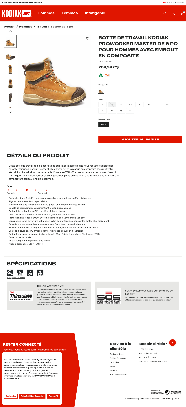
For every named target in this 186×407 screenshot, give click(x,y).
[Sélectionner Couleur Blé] (102, 90)
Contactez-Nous (117, 354)
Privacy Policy (43, 376)
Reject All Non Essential (32, 396)
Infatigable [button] (95, 13)
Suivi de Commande (118, 358)
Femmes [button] (70, 13)
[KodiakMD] (17, 13)
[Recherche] (165, 13)
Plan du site (166, 399)
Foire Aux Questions (118, 375)
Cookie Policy (11, 379)
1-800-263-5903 (146, 349)
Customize (11, 396)
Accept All (53, 396)
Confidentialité (131, 399)
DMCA (176, 399)
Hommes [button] (46, 13)
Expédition (114, 362)
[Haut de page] (172, 342)
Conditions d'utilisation (149, 399)
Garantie (113, 370)
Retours (113, 366)
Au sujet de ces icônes (16, 278)
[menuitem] (46, 13)
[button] (173, 13)
